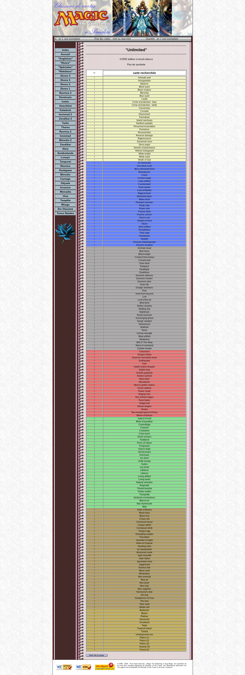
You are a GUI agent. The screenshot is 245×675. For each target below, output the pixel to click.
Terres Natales (65, 213)
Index (65, 50)
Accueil (65, 54)
